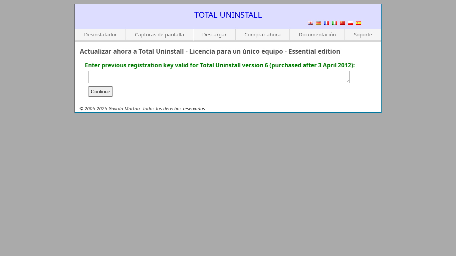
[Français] (326, 23)
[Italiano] (334, 23)
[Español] (358, 23)
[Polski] (350, 23)
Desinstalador (100, 34)
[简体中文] (342, 23)
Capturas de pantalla (159, 34)
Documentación (317, 34)
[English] (310, 23)
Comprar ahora (262, 34)
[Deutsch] (318, 23)
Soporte (363, 34)
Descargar (214, 34)
